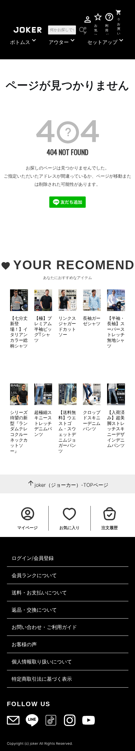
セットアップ (106, 40)
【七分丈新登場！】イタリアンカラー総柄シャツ (19, 331)
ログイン (85, 29)
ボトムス (24, 40)
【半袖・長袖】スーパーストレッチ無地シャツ (116, 331)
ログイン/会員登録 (33, 558)
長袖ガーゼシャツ (91, 320)
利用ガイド (107, 29)
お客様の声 (24, 644)
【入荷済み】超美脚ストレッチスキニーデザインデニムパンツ (116, 429)
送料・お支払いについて (39, 592)
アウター (62, 40)
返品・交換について (34, 610)
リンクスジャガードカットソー (67, 326)
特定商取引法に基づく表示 (42, 679)
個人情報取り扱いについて (42, 661)
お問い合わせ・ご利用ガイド (44, 627)
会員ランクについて (34, 575)
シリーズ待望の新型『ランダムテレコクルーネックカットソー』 (19, 431)
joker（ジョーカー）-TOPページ (71, 485)
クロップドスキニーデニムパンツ (91, 421)
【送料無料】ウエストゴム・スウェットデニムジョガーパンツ (67, 431)
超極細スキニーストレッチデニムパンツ (43, 423)
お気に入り (95, 29)
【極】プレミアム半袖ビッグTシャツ (43, 329)
